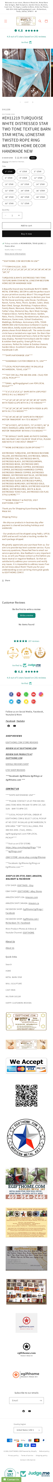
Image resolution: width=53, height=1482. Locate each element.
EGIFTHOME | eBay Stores (30, 891)
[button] (6, 21)
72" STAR (25, 203)
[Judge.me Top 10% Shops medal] (40, 652)
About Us (10, 941)
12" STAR (38, 178)
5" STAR (37, 171)
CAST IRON (10, 990)
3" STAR (8, 171)
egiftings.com (14, 851)
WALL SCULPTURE (14, 983)
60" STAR (9, 203)
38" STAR (9, 197)
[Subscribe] (40, 1400)
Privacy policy (13, 1455)
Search (9, 964)
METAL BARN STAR (14, 977)
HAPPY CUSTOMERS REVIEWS (19, 1003)
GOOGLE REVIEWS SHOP (17, 764)
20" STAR (25, 184)
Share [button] (7, 580)
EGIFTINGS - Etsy (25, 885)
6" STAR (8, 178)
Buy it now (26, 233)
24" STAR (40, 184)
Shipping (5, 162)
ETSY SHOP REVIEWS (15, 770)
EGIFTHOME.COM (15, 1451)
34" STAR (25, 190)
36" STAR (40, 190)
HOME (8, 970)
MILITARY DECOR (13, 996)
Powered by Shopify (29, 1451)
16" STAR (9, 184)
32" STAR (9, 190)
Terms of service (27, 1455)
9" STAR (23, 178)
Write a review (26, 615)
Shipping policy (41, 1455)
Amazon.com (31, 897)
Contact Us (12, 1479)
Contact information (27, 1460)
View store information (15, 253)
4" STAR (23, 171)
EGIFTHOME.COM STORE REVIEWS (22, 742)
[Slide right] (33, 102)
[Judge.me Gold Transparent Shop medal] (13, 652)
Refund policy (44, 1451)
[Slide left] (20, 102)
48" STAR (40, 197)
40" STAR (25, 197)
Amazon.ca (34, 903)
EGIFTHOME (28, 932)
